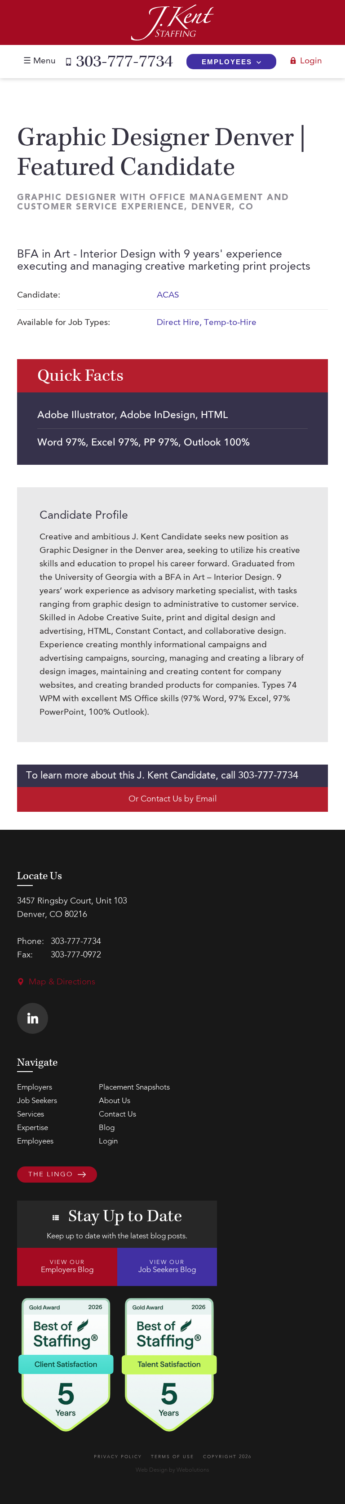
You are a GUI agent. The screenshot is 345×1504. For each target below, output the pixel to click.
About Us (114, 1101)
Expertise (32, 1128)
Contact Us (117, 1114)
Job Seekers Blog (167, 1266)
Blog (107, 1128)
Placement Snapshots (134, 1087)
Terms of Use (172, 1457)
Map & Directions (62, 982)
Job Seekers (37, 1101)
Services (30, 1114)
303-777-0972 (76, 955)
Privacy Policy (118, 1457)
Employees (227, 62)
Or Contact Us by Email (172, 799)
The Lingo (50, 1175)
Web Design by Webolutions (172, 1470)
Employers (34, 1087)
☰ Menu (39, 61)
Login (311, 61)
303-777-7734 (124, 61)
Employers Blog (67, 1266)
